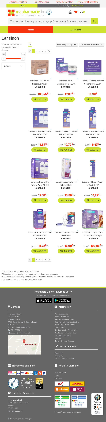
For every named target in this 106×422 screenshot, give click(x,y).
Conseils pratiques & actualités (67, 322)
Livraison (58, 378)
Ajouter (41, 99)
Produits (77, 29)
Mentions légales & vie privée (66, 330)
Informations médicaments (65, 325)
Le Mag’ (22, 6)
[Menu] (101, 394)
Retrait (57, 375)
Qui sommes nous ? (62, 314)
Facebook (58, 353)
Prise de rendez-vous (63, 316)
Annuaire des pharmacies (64, 358)
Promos (30, 29)
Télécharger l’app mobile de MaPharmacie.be (53, 295)
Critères (7, 66)
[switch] (97, 412)
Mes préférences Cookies (64, 341)
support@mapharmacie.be (20, 333)
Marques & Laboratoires (64, 319)
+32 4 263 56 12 (16, 330)
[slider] (4, 58)
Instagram (59, 356)
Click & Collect (60, 373)
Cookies (58, 338)
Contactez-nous (61, 327)
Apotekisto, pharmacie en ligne (21, 419)
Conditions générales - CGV (65, 333)
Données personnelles (63, 335)
